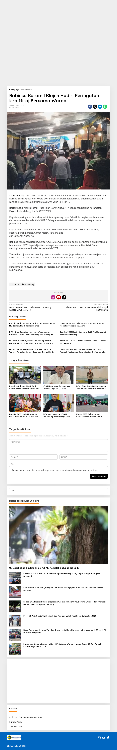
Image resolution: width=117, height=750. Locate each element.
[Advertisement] (58, 20)
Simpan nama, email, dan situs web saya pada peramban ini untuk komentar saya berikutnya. (55, 470)
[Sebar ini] (90, 107)
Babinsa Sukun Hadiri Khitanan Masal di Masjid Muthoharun (86, 307)
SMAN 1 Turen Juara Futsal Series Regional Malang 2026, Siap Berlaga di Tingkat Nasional (61, 574)
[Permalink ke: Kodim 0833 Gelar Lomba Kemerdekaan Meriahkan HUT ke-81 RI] (92, 402)
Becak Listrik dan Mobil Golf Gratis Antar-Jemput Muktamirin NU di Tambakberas (32, 324)
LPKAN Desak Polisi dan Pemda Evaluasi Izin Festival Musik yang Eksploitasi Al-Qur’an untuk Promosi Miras (82, 350)
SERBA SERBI (14, 108)
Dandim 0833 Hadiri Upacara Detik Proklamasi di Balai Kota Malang (83, 333)
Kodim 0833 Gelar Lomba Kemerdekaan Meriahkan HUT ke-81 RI (84, 342)
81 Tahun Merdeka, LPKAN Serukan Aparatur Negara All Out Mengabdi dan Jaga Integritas (31, 342)
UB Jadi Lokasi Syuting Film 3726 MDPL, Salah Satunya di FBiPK (44, 567)
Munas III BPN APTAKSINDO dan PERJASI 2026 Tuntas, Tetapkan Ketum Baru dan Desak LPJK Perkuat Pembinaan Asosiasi (31, 350)
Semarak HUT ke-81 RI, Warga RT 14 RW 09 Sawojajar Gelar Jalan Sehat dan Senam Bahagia (63, 589)
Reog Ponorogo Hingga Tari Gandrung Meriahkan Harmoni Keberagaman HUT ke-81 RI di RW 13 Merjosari (64, 631)
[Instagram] (53, 297)
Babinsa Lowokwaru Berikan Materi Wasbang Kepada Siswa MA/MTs (30, 307)
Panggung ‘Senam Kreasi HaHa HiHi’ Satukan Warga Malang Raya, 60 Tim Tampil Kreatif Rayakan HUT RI (62, 645)
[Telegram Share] (100, 107)
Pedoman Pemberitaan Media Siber (25, 717)
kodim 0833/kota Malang (22, 284)
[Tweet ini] (95, 107)
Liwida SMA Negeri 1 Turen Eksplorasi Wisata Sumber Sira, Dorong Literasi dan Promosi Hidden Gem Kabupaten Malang (64, 603)
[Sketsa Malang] (14, 737)
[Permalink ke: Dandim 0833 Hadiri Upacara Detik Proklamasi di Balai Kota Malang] (25, 402)
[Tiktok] (64, 297)
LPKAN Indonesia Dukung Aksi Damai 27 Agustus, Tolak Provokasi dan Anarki (82, 324)
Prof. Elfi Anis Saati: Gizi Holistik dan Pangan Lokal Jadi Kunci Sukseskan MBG (59, 616)
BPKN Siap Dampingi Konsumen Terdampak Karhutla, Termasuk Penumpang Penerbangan (31, 333)
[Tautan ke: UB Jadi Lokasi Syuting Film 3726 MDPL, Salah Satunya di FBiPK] (58, 535)
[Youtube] (58, 297)
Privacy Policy (15, 722)
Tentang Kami (15, 726)
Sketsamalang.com (19, 195)
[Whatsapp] (105, 107)
